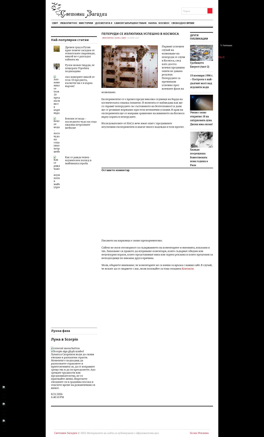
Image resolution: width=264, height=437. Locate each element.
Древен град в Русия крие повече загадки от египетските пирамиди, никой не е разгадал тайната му (80, 53)
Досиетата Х (103, 23)
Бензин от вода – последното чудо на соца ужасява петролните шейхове (81, 123)
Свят (55, 23)
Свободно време (182, 23)
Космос (164, 23)
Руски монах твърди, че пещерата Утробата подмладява (80, 68)
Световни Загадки (65, 433)
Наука (152, 23)
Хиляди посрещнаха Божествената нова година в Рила (199, 157)
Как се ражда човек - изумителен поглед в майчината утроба (78, 160)
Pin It (221, 57)
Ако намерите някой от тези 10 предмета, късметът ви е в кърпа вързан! (80, 81)
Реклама (203, 433)
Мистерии (86, 23)
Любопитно (68, 23)
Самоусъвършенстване (130, 23)
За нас (194, 433)
